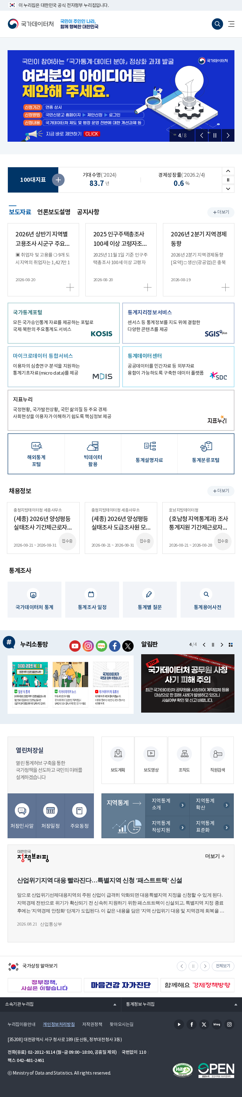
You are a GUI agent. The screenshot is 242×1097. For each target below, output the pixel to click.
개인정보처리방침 (59, 1024)
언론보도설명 (54, 212)
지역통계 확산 (205, 804)
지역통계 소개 (161, 804)
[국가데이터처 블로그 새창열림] (101, 646)
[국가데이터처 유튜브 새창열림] (75, 646)
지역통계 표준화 (205, 827)
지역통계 (118, 803)
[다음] (228, 135)
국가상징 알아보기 (33, 967)
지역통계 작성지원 (161, 827)
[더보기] (230, 645)
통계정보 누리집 (138, 1004)
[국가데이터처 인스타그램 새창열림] (88, 646)
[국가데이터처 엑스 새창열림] (128, 646)
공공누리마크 (216, 1070)
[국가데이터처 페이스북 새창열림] (114, 646)
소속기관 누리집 (17, 1004)
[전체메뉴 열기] (228, 24)
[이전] (201, 135)
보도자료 (20, 211)
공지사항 (88, 212)
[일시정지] (215, 135)
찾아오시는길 (122, 1024)
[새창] (30, 685)
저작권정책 (92, 1024)
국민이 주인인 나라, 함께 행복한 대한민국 (79, 24)
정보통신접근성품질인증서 (182, 1070)
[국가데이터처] (31, 24)
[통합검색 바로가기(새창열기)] (217, 24)
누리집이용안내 (21, 1024)
